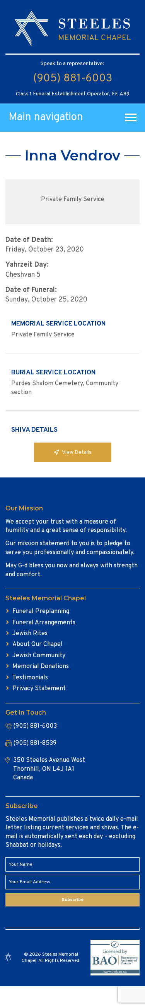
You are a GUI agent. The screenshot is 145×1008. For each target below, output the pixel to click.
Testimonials (30, 678)
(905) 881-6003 (72, 79)
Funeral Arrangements (43, 623)
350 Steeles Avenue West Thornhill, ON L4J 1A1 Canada (49, 769)
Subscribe (72, 900)
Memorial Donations (40, 666)
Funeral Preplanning (40, 611)
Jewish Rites (30, 634)
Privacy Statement (39, 689)
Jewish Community (38, 656)
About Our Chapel (37, 644)
